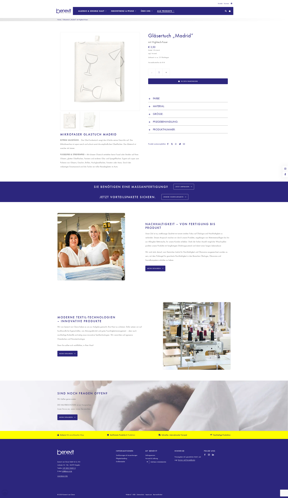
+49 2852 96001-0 (69, 468)
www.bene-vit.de (62, 476)
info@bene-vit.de (67, 471)
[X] (172, 144)
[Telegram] (180, 144)
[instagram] (209, 455)
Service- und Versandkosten (186, 460)
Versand (154, 53)
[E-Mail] (184, 144)
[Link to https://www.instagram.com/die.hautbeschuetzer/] (285, 168)
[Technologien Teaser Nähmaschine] (196, 303)
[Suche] (226, 11)
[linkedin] (213, 455)
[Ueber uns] (91, 214)
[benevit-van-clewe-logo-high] (64, 8)
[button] (188, 98)
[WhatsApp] (176, 144)
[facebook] (205, 455)
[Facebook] (168, 144)
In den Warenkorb (189, 81)
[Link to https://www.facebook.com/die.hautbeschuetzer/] (285, 174)
